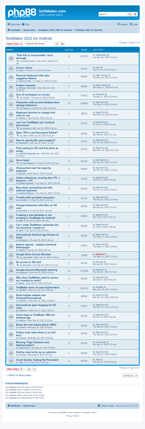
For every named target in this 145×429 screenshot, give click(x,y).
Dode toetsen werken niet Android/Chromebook (31, 296)
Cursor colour (24, 67)
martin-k (100, 254)
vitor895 (22, 290)
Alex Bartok (28, 163)
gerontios (23, 210)
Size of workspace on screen (33, 94)
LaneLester (24, 348)
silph (21, 220)
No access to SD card (28, 262)
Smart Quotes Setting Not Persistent (37, 359)
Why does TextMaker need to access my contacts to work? (37, 279)
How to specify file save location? (35, 140)
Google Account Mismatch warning (36, 269)
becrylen (27, 265)
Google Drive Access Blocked (33, 254)
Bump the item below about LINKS (36, 324)
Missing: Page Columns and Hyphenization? (32, 344)
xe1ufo (26, 97)
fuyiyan (22, 173)
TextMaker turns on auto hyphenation (37, 287)
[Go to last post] (108, 55)
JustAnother (101, 55)
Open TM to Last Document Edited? (37, 132)
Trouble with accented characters (35, 197)
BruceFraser (29, 61)
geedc (22, 283)
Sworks (26, 108)
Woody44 (100, 94)
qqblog (22, 250)
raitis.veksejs (102, 75)
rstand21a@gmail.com (29, 153)
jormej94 (23, 200)
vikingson (23, 240)
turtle (21, 70)
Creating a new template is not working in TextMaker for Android (35, 216)
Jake (25, 135)
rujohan (22, 320)
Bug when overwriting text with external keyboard (34, 189)
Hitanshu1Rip (25, 81)
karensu (26, 128)
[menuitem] (25, 24)
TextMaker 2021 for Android (28, 38)
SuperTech (101, 102)
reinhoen (23, 300)
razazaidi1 (27, 257)
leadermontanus (26, 183)
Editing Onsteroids (27, 88)
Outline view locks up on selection (36, 352)
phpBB (62, 412)
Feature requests (25, 85)
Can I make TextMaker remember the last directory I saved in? (37, 226)
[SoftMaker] (22, 12)
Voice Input (22, 160)
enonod (22, 327)
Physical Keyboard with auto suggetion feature (32, 77)
